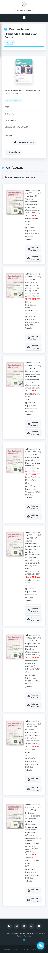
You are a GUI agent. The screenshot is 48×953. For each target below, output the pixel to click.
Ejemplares (14, 152)
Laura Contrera (31, 219)
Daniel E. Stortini (32, 394)
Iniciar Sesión (25, 10)
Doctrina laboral (19, 29)
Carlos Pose (31, 738)
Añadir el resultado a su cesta (21, 177)
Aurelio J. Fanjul (31, 580)
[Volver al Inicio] (24, 4)
